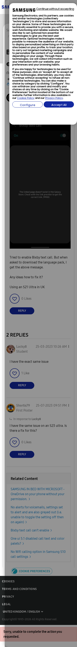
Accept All (59, 105)
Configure (27, 105)
